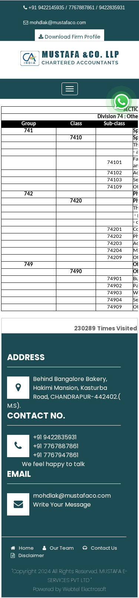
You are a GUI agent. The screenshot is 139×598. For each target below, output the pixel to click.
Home (26, 548)
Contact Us (104, 548)
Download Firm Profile (71, 37)
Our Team (62, 548)
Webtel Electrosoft (84, 589)
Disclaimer (31, 555)
